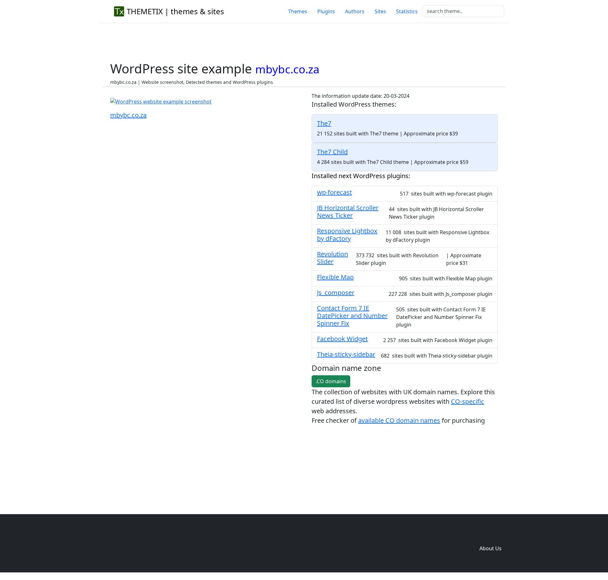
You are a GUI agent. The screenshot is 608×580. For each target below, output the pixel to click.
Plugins (326, 11)
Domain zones (489, 535)
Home (396, 535)
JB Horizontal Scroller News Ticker (347, 211)
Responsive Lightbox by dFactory (347, 235)
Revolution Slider (332, 258)
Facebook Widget (342, 338)
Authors (354, 11)
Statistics (407, 11)
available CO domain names (399, 420)
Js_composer (335, 292)
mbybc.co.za (128, 115)
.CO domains (331, 381)
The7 (324, 123)
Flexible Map (335, 277)
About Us (490, 548)
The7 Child (332, 151)
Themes (297, 11)
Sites (380, 11)
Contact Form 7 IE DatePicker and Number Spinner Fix (352, 315)
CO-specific (467, 401)
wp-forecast (334, 192)
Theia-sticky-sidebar (346, 354)
